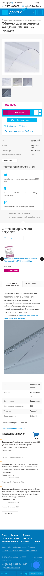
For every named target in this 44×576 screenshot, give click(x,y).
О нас (4, 535)
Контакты (15, 535)
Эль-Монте (18, 3)
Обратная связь (19, 547)
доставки (26, 213)
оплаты (37, 217)
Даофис (18, 11)
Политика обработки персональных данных (19, 550)
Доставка (27, 538)
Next (39, 57)
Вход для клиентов (38, 3)
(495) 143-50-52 (16, 564)
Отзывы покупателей (13, 433)
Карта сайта (6, 547)
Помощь (31, 547)
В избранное (11, 126)
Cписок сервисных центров (13, 428)
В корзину (19, 112)
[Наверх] (2, 573)
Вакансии (25, 542)
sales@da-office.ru (33, 6)
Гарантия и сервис (10, 538)
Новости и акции (10, 542)
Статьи (37, 542)
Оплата (26, 535)
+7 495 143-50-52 (11, 6)
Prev (5, 57)
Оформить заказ (36, 574)
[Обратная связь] (6, 573)
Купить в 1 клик (23, 120)
